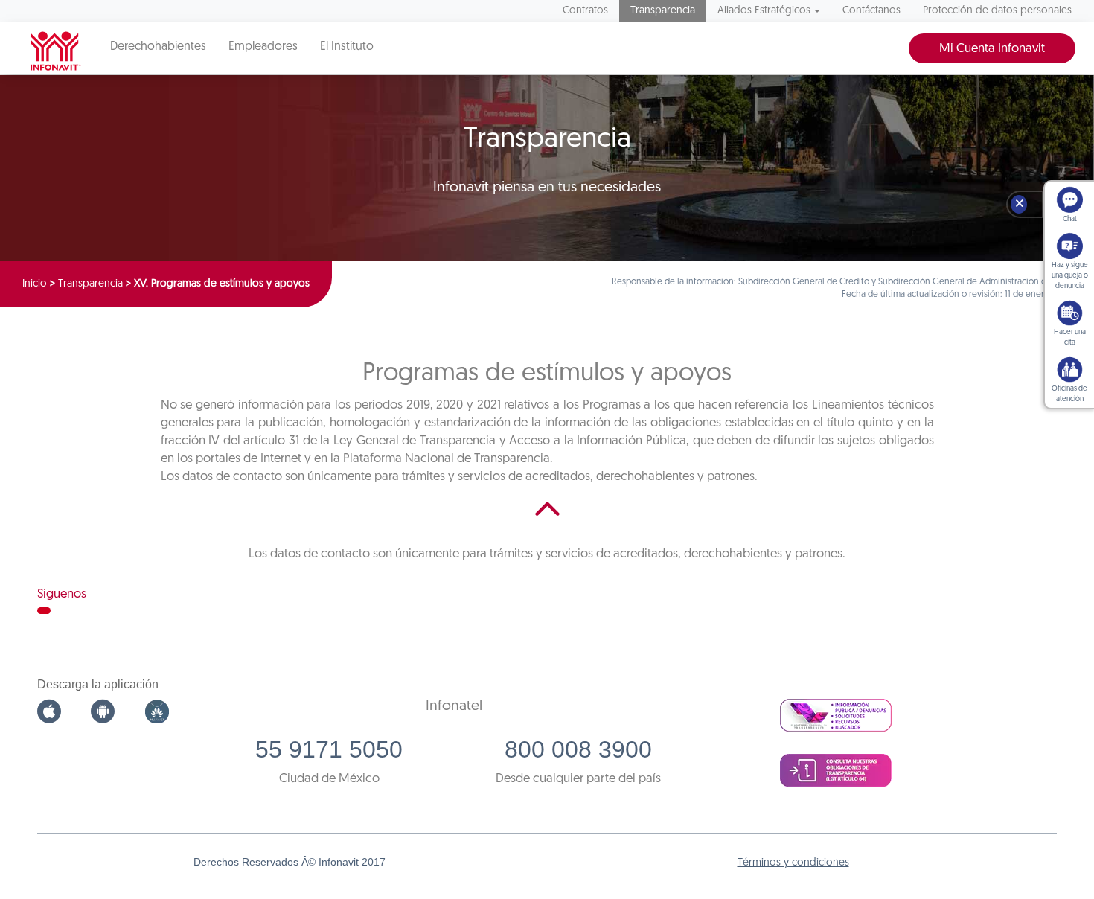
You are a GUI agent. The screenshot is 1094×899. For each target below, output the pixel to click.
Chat (1070, 219)
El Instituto (347, 47)
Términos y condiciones (793, 862)
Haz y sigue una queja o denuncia (1070, 275)
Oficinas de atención (1069, 394)
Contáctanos (871, 10)
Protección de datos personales (997, 10)
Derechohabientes (158, 47)
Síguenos (61, 594)
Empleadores (263, 47)
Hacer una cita (1070, 337)
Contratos (585, 10)
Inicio (34, 283)
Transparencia (662, 10)
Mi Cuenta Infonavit (992, 48)
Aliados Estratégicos (763, 10)
